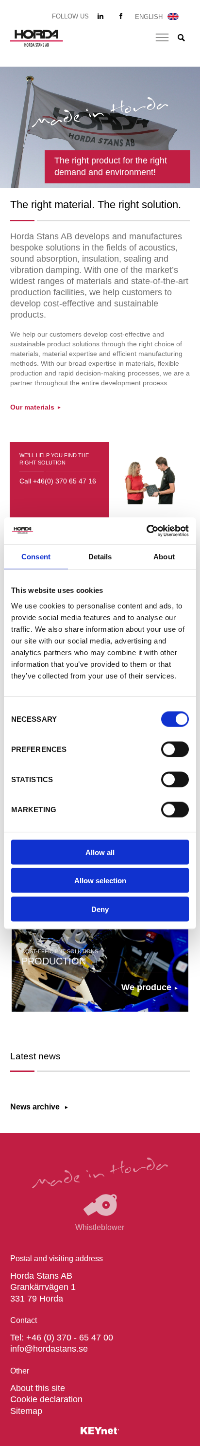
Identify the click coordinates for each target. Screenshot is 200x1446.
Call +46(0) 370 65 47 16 (57, 481)
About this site (37, 1388)
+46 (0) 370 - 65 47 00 (69, 1337)
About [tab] (164, 557)
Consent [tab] (35, 557)
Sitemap (26, 1411)
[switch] (175, 749)
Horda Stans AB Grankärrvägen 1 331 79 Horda (43, 1287)
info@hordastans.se (49, 1349)
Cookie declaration (46, 1399)
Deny (100, 909)
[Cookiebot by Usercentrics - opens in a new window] (146, 530)
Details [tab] (100, 557)
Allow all (100, 852)
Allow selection (100, 880)
